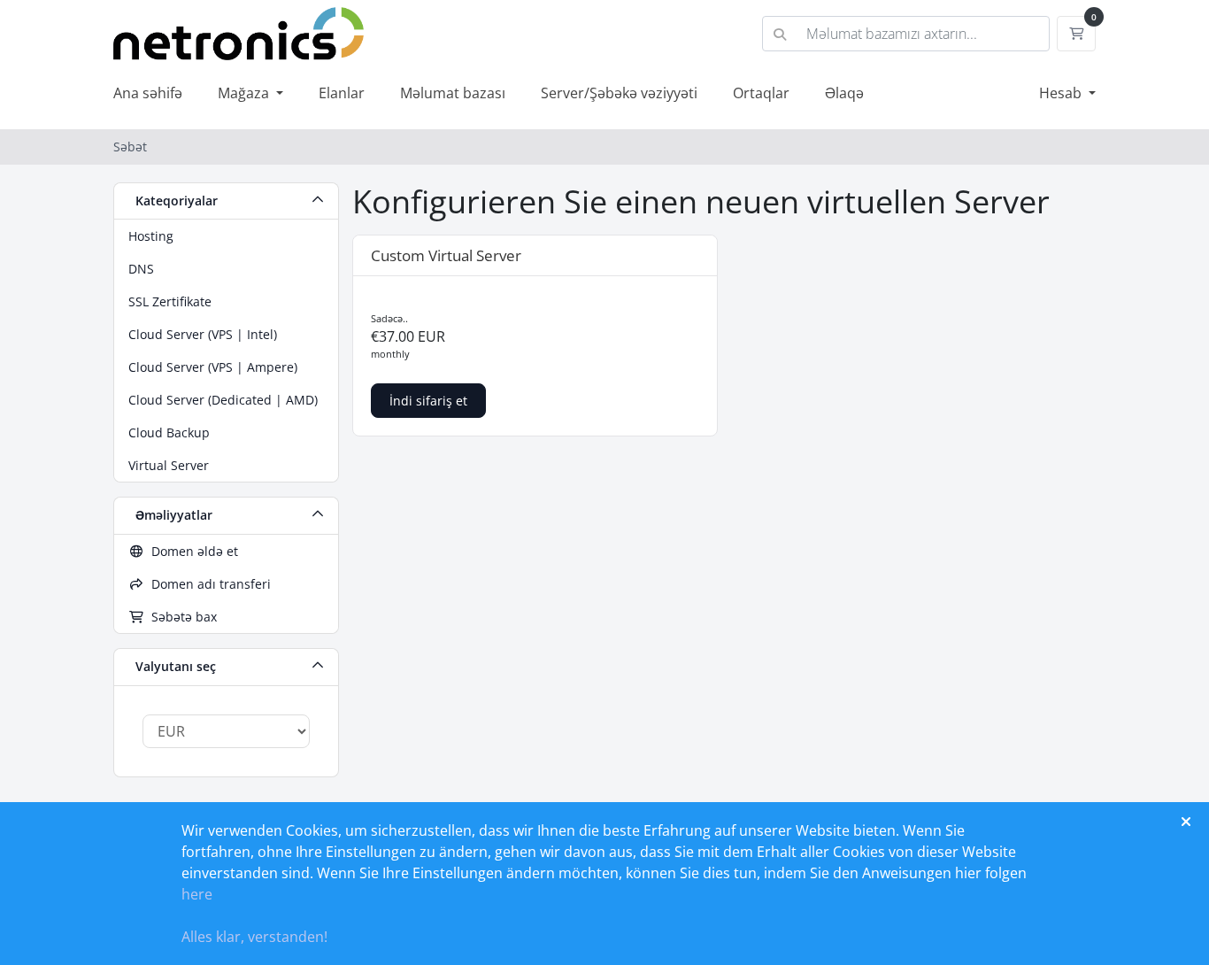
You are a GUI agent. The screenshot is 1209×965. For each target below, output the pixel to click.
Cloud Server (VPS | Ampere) (212, 367)
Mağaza (245, 93)
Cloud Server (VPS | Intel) (202, 334)
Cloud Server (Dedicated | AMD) (223, 399)
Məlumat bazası (452, 93)
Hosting (150, 236)
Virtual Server (168, 465)
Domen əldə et (191, 551)
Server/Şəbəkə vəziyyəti (619, 93)
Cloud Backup (169, 432)
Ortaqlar (761, 93)
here (196, 894)
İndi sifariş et (428, 400)
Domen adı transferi (207, 583)
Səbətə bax (180, 616)
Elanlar (342, 93)
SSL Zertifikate (170, 301)
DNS (141, 268)
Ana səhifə (147, 93)
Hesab (1062, 93)
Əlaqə (844, 93)
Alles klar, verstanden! (254, 936)
